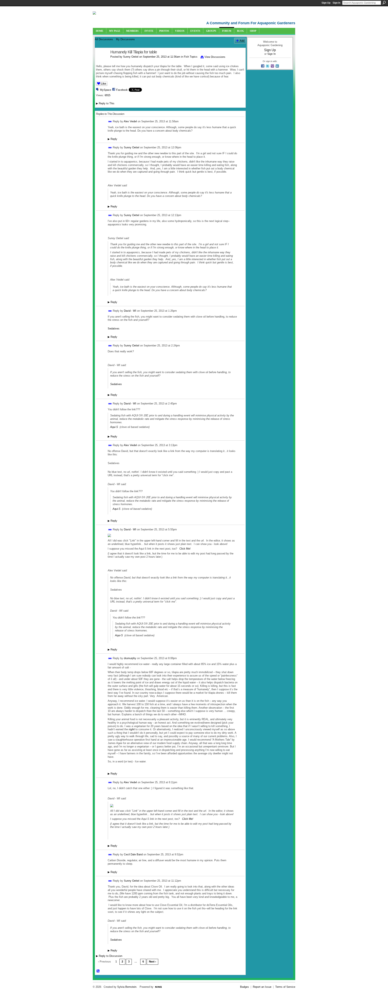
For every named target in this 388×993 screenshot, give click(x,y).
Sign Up (326, 2)
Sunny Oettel (130, 56)
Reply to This (105, 103)
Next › (152, 961)
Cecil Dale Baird (133, 854)
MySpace (105, 89)
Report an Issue (262, 986)
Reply (112, 138)
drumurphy (130, 658)
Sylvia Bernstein (126, 986)
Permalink (110, 121)
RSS (98, 971)
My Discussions (125, 39)
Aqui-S (114, 426)
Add (242, 40)
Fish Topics (190, 56)
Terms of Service (285, 986)
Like (103, 83)
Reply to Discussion (109, 955)
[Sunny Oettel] (101, 60)
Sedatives (113, 328)
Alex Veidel (130, 121)
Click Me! (185, 548)
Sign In (336, 2)
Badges (244, 986)
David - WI (130, 310)
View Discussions (215, 56)
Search (384, 2)
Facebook (122, 89)
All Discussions (104, 39)
